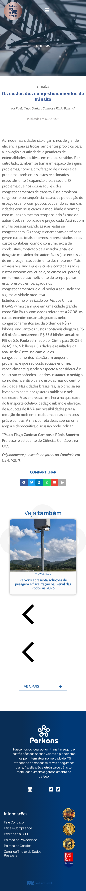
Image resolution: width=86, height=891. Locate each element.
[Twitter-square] (58, 789)
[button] (24, 482)
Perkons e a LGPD (16, 834)
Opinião (43, 87)
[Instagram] (37, 789)
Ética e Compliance (18, 828)
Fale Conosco (14, 822)
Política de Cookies (17, 845)
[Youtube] (44, 789)
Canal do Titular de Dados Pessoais (22, 853)
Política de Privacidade (20, 840)
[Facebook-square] (51, 789)
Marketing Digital (44, 883)
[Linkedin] (30, 789)
